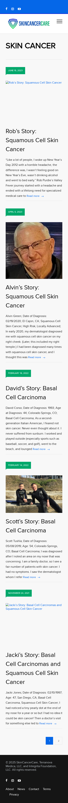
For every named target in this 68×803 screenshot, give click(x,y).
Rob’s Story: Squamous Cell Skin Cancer (32, 140)
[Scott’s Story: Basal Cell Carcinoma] (34, 494)
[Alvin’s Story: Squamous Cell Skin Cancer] (34, 250)
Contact (34, 789)
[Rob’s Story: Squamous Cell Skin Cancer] (34, 102)
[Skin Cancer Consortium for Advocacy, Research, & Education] (31, 23)
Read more (33, 196)
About (10, 789)
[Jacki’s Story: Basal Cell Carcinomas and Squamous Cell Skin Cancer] (34, 624)
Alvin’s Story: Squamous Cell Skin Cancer (32, 296)
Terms (47, 789)
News (21, 789)
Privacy (14, 794)
